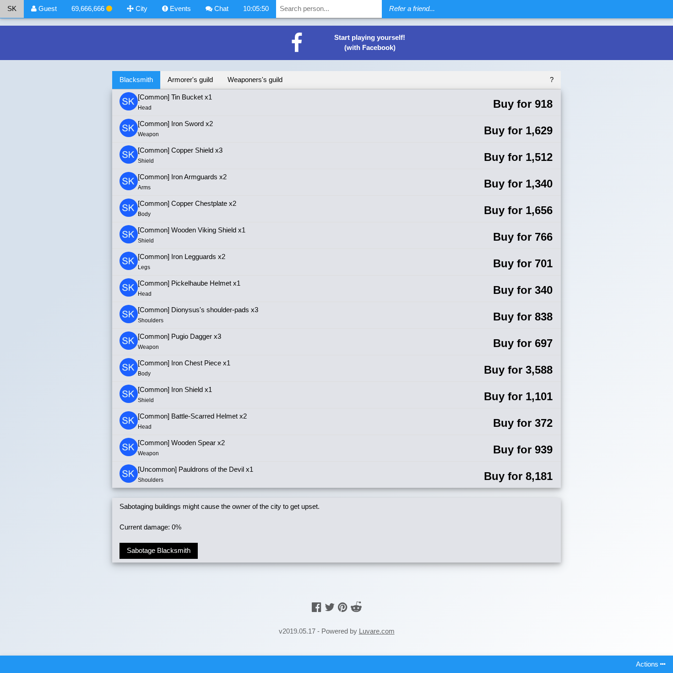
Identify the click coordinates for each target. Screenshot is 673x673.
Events (179, 8)
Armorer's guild (190, 79)
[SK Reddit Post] (356, 607)
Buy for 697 (523, 343)
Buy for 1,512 (518, 157)
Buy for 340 (523, 290)
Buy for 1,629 (518, 130)
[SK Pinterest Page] (342, 607)
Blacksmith (136, 79)
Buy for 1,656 (518, 210)
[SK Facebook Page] (316, 607)
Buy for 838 (523, 316)
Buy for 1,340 (518, 183)
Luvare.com (377, 631)
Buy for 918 (523, 104)
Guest (47, 8)
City (140, 8)
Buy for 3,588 (518, 370)
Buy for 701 (523, 263)
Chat (220, 8)
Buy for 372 (523, 423)
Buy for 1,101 (518, 396)
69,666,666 (88, 8)
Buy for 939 (523, 449)
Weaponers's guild (255, 79)
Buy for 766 (523, 237)
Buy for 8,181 (518, 476)
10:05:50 (256, 8)
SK (11, 8)
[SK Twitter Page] (330, 607)
